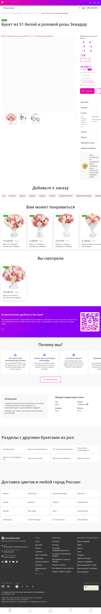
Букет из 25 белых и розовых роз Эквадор (11, 231)
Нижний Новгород (60, 493)
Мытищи (31, 502)
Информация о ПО (41, 569)
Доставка (38, 545)
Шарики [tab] (22, 196)
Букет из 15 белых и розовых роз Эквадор (37, 231)
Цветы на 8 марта (84, 558)
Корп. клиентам (41, 555)
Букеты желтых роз (35, 458)
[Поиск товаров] (90, 3)
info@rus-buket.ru (10, 557)
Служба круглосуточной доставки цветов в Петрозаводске (23, 592)
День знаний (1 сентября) (87, 568)
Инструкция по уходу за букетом (61, 560)
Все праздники (83, 572)
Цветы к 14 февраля (84, 562)
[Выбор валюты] (79, 8)
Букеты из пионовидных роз (12, 458)
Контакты (55, 541)
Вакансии (39, 574)
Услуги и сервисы (42, 562)
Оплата (38, 548)
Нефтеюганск (83, 502)
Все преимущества (50, 379)
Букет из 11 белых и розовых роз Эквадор (64, 231)
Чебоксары (32, 493)
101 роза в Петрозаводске (63, 449)
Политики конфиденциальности (60, 549)
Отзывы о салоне (58, 565)
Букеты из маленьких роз (37, 449)
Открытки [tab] (12, 196)
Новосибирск (83, 520)
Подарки (80, 555)
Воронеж (81, 493)
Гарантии (39, 551)
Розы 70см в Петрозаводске (83, 449)
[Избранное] (94, 3)
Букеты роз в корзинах (61, 458)
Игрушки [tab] (42, 196)
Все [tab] (4, 196)
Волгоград (32, 511)
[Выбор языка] (83, 8)
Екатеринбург (83, 511)
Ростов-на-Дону (59, 520)
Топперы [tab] (52, 196)
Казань (5, 502)
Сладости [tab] (32, 196)
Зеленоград (7, 520)
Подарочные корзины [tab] (83, 196)
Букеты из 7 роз (83, 458)
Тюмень (56, 502)
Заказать (89, 91)
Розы (79, 551)
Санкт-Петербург (34, 520)
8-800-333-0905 (9, 552)
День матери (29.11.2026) (86, 565)
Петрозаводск (9, 8)
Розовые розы (8, 449)
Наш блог (39, 565)
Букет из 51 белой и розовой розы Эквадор (12, 282)
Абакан (6, 493)
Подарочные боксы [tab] (65, 196)
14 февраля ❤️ (82, 404)
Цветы (79, 545)
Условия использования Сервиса (61, 555)
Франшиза (39, 558)
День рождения (83, 541)
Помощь (55, 545)
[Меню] (98, 3)
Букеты (80, 548)
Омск (55, 511)
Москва (6, 511)
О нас (37, 541)
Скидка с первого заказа (61, 571)
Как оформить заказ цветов (62, 568)
